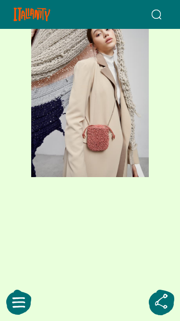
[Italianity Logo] (44, 14)
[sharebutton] (161, 302)
